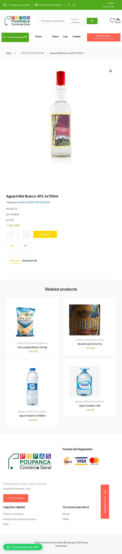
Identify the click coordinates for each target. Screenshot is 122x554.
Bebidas (22, 202)
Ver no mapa (17, 498)
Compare (25, 245)
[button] (22, 547)
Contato (76, 36)
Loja (65, 36)
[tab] (15, 262)
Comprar (45, 234)
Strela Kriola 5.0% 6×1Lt (90, 344)
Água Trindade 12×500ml (32, 415)
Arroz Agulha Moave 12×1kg (32, 347)
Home (38, 36)
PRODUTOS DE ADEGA (32, 53)
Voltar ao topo (105, 504)
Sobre (55, 36)
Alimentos (42, 343)
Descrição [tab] (15, 261)
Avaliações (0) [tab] (29, 261)
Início (8, 53)
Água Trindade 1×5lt (89, 405)
